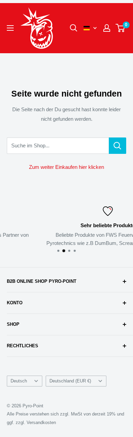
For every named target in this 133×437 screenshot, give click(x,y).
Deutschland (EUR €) (70, 380)
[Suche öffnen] (73, 28)
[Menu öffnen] (10, 28)
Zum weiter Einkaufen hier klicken (66, 167)
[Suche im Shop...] (117, 145)
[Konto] (106, 28)
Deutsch (19, 380)
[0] (120, 28)
